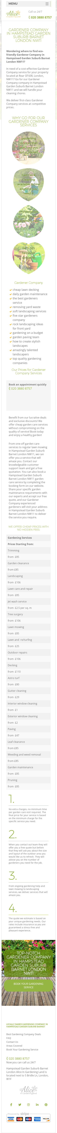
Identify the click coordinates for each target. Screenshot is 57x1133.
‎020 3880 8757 (21, 388)
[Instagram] (28, 1105)
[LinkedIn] (37, 1105)
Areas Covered (14, 1045)
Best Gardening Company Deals (23, 1034)
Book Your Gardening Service (28, 985)
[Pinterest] (46, 1105)
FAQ (8, 1038)
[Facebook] (11, 1105)
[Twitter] (20, 1105)
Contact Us (12, 1041)
